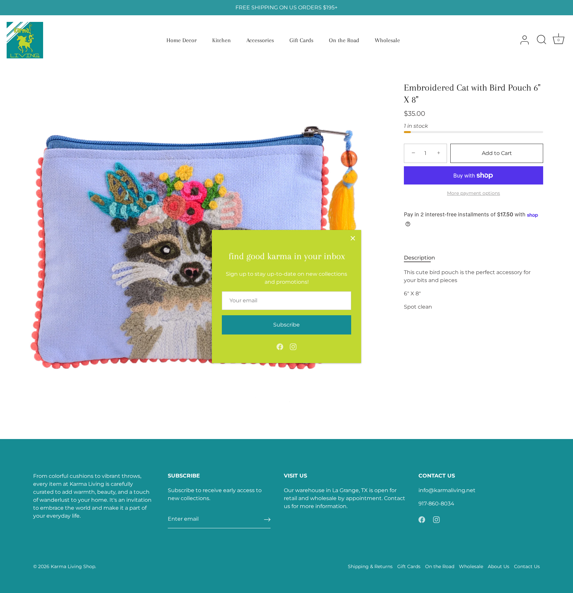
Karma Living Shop (73, 566)
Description (419, 258)
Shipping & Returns (370, 566)
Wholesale (387, 40)
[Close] (353, 238)
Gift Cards (301, 40)
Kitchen (221, 40)
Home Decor (181, 40)
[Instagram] (293, 346)
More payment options (473, 193)
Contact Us (527, 566)
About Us (498, 566)
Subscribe (286, 325)
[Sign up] (267, 519)
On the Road (344, 40)
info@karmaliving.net (447, 490)
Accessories (260, 40)
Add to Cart (497, 153)
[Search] (541, 40)
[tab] (423, 258)
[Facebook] (280, 346)
